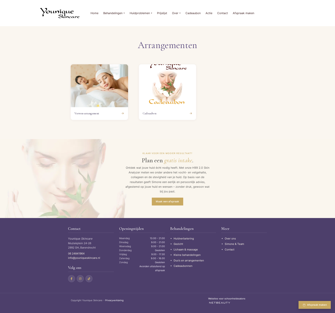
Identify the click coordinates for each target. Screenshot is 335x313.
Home (94, 13)
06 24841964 (76, 253)
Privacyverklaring (114, 300)
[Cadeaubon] (167, 85)
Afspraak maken (243, 13)
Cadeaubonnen (183, 266)
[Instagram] (80, 278)
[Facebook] (71, 278)
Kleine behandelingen (187, 255)
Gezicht (178, 244)
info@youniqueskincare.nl (84, 257)
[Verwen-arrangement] (99, 85)
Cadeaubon (193, 13)
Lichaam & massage (186, 249)
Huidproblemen (140, 13)
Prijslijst (162, 13)
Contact (222, 13)
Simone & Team (234, 244)
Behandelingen (112, 13)
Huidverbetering (184, 238)
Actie (209, 13)
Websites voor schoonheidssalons (226, 298)
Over (175, 13)
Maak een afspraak (167, 201)
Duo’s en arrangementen (189, 260)
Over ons (230, 238)
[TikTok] (88, 278)
